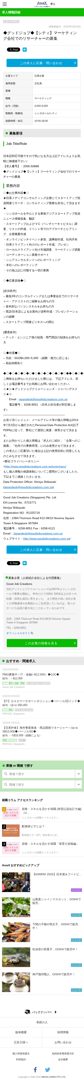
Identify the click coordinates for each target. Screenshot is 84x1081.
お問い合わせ (63, 1042)
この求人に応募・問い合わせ (41, 63)
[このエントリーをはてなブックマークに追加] (25, 50)
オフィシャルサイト (18, 633)
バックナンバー (42, 1012)
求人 (52, 3)
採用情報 (63, 1032)
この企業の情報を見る (41, 643)
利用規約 (21, 1059)
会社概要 (63, 1059)
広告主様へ (21, 1042)
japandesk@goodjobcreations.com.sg (43, 399)
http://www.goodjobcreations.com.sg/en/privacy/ (35, 466)
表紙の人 (42, 1022)
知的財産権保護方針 (63, 1053)
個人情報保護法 (21, 1053)
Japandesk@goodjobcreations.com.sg (38, 533)
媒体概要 (21, 1032)
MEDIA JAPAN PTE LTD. (54, 1077)
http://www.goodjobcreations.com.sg (46, 538)
